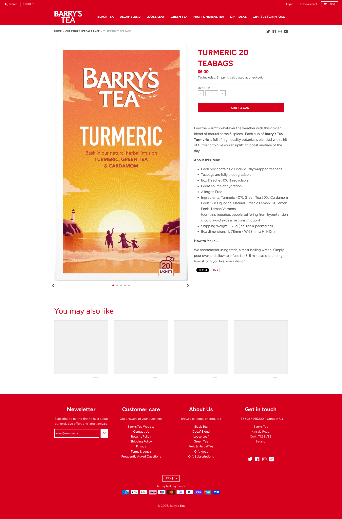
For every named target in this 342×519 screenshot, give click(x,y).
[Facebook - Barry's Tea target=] (274, 31)
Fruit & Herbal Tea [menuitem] (208, 17)
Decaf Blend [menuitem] (130, 17)
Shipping (223, 77)
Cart (331, 4)
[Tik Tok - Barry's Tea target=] (286, 31)
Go (104, 433)
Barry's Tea (177, 506)
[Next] (187, 285)
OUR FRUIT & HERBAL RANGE (82, 31)
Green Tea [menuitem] (179, 17)
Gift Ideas (201, 451)
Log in (290, 4)
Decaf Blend (201, 431)
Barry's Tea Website (141, 426)
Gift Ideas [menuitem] (238, 17)
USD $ (27, 4)
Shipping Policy (141, 441)
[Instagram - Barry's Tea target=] (280, 31)
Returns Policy (141, 436)
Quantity (204, 87)
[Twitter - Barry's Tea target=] (268, 31)
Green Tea (201, 441)
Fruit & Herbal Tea (200, 446)
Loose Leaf (201, 436)
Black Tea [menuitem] (105, 17)
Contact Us (141, 431)
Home (58, 31)
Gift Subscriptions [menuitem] (269, 17)
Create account (308, 4)
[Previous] (53, 285)
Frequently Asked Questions (141, 456)
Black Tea (201, 426)
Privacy (141, 446)
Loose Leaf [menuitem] (155, 17)
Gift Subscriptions (201, 456)
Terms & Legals (141, 451)
